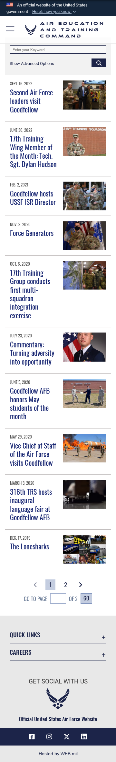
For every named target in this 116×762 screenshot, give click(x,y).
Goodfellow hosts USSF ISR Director (33, 197)
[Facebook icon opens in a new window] (32, 737)
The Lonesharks (29, 546)
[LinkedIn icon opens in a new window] (84, 737)
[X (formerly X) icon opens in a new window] (67, 737)
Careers (20, 652)
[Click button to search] (99, 62)
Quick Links (25, 634)
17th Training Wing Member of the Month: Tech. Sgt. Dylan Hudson (33, 151)
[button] (54, 11)
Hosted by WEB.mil (58, 753)
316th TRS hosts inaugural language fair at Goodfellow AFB (31, 504)
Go (86, 598)
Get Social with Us (58, 681)
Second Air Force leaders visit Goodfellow (31, 100)
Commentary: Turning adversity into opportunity (32, 352)
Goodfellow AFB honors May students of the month (30, 403)
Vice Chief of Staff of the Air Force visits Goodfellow (33, 454)
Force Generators (31, 233)
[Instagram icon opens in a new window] (49, 737)
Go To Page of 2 (50, 599)
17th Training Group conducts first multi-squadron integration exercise (30, 293)
